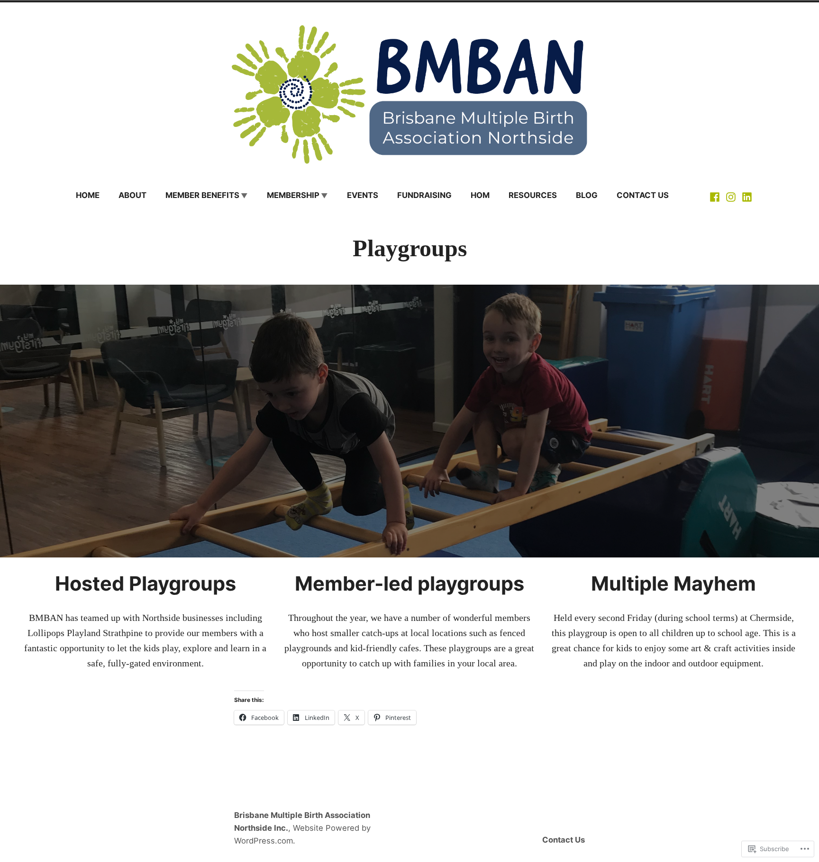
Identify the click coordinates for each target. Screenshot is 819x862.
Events (362, 195)
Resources (533, 195)
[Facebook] (716, 196)
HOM (480, 195)
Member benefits (202, 195)
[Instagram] (731, 196)
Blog (587, 195)
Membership (293, 195)
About (132, 195)
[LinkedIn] (746, 196)
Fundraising (424, 195)
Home (88, 195)
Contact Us (643, 195)
